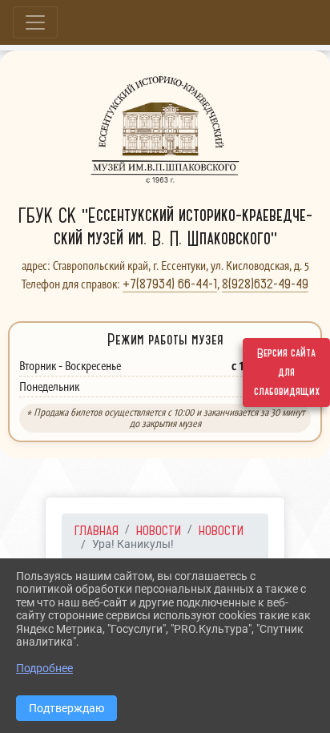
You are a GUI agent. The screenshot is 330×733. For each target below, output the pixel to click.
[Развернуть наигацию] (35, 22)
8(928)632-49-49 (265, 284)
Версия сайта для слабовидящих (287, 372)
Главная (96, 530)
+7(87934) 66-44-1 (170, 284)
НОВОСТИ (158, 530)
